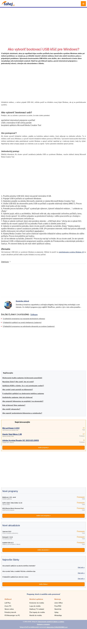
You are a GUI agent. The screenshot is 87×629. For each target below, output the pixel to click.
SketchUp (57, 609)
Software (34, 315)
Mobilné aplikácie (36, 599)
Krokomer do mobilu (36, 603)
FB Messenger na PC (12, 615)
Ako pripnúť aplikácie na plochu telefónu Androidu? (18, 566)
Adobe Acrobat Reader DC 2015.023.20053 (20, 440)
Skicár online (9, 609)
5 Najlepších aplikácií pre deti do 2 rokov (15, 577)
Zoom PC (8, 606)
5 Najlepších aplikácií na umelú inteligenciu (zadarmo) (22, 322)
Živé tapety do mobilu (37, 612)
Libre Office (58, 603)
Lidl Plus (8, 603)
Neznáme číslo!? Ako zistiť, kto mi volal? (18, 382)
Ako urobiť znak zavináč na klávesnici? (17, 389)
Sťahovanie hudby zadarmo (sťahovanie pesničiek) (22, 378)
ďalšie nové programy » (43, 515)
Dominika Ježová (22, 301)
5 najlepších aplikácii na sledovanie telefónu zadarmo (23, 393)
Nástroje (57, 599)
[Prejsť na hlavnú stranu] (8, 5)
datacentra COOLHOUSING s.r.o (57, 627)
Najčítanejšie (8, 373)
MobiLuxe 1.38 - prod (9, 497)
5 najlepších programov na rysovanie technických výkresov (24, 319)
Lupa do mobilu (35, 606)
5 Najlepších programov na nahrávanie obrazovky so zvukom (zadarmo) (29, 326)
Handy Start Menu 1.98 (12, 434)
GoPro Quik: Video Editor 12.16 (12, 503)
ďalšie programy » (43, 447)
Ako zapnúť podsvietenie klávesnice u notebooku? (22, 413)
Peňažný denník (10, 612)
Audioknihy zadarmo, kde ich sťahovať (17, 397)
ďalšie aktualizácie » (43, 550)
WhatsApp (58, 615)
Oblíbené (8, 599)
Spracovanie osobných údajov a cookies (51, 622)
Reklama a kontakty (43, 624)
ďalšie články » (43, 584)
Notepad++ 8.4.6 (7, 537)
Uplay (56, 612)
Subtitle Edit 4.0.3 (7, 543)
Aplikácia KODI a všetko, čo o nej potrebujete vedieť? (23, 386)
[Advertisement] (44, 24)
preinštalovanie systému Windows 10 (71, 252)
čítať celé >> (81, 567)
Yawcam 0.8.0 (6, 531)
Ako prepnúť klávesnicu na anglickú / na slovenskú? (22, 401)
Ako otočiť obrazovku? (11, 409)
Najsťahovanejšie (22, 422)
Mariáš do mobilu (35, 615)
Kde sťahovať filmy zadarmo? (13, 405)
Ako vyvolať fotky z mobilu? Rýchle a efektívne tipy (18, 571)
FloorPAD (57, 606)
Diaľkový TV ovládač (36, 609)
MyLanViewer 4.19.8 (10, 428)
